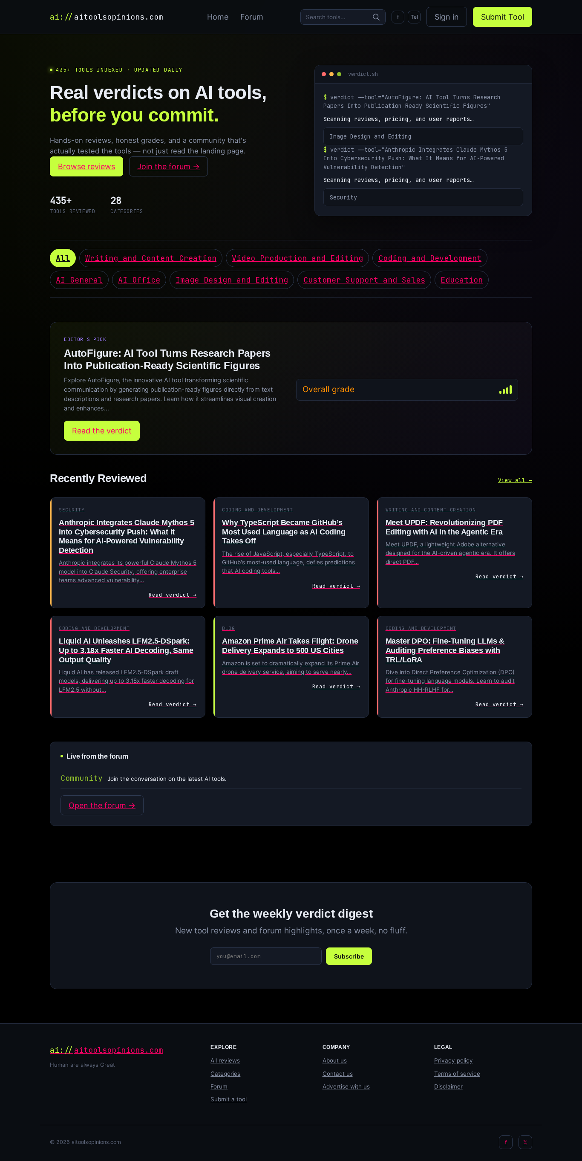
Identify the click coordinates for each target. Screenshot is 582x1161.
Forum (251, 16)
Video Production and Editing (297, 258)
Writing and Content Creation (150, 258)
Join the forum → (168, 166)
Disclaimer (448, 1086)
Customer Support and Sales (364, 280)
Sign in (447, 16)
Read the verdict (102, 430)
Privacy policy (453, 1060)
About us (335, 1060)
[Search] (376, 17)
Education (462, 280)
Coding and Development (429, 258)
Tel (414, 17)
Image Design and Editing (232, 280)
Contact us (338, 1073)
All (63, 258)
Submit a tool (228, 1099)
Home (217, 16)
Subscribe (349, 956)
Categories (225, 1073)
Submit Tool (502, 16)
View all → (515, 480)
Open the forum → (102, 805)
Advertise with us (346, 1086)
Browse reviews (86, 166)
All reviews (225, 1060)
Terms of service (457, 1073)
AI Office (139, 280)
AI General (79, 280)
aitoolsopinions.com (106, 17)
